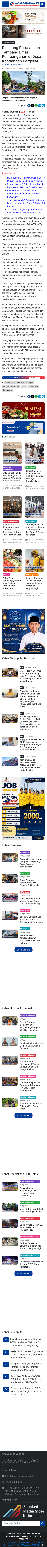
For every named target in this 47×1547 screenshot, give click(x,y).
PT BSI (24, 386)
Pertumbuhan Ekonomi (11, 386)
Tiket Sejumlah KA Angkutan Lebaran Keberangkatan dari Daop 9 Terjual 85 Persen (26, 203)
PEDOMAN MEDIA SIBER (31, 1545)
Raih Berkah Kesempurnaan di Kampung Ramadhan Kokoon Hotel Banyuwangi (24, 193)
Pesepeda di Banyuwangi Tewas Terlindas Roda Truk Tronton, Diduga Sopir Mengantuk (26, 1366)
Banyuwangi (7, 390)
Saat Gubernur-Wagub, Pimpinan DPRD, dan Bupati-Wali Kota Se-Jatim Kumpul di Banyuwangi (26, 1342)
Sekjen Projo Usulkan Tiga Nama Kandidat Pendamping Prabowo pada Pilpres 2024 (27, 1354)
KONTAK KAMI (24, 1542)
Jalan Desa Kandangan (24, 383)
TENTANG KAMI (9, 1542)
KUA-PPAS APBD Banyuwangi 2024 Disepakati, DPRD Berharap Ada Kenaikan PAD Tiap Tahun (27, 1379)
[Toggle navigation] (5, 4)
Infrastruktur (9, 383)
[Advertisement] (23, 979)
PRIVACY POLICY (11, 1545)
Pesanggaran (33, 386)
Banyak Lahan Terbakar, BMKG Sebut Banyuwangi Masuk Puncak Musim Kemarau (27, 1391)
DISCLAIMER (37, 1542)
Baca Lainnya (23, 949)
